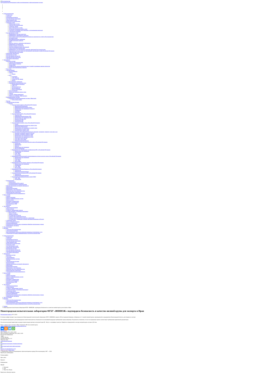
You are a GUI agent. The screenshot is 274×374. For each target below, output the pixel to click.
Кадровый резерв (13, 38)
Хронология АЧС (19, 121)
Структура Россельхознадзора (13, 229)
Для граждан (6, 206)
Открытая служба (10, 22)
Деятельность (6, 59)
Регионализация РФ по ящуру (16, 183)
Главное (8, 196)
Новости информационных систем (14, 198)
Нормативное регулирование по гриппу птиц (26, 128)
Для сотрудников (7, 226)
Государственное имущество (13, 56)
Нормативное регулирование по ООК (24, 137)
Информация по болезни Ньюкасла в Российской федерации (27, 169)
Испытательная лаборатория (16, 326)
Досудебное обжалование (12, 58)
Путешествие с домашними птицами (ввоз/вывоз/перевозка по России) (26, 219)
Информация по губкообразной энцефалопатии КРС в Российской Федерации (31, 149)
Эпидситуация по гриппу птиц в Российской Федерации (26, 122)
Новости (17, 146)
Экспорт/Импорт (10, 70)
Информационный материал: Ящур (23, 107)
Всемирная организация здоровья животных (11, 343)
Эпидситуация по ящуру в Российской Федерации (24, 104)
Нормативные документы (18, 84)
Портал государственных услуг (8, 348)
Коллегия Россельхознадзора (13, 21)
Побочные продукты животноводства (15, 190)
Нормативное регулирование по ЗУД (24, 135)
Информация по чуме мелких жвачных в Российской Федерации (28, 162)
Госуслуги (8, 68)
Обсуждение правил (17, 99)
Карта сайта (11, 350)
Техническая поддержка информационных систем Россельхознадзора (23, 233)
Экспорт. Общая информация (16, 94)
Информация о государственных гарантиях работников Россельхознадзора (27, 49)
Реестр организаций (17, 89)
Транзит (11, 93)
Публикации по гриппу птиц (22, 129)
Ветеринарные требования (15, 81)
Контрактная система (11, 54)
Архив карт (17, 143)
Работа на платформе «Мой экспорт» (18, 95)
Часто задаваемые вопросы (12, 221)
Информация (18, 144)
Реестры (8, 101)
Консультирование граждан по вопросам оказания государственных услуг (24, 232)
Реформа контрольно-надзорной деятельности (17, 185)
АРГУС (11, 72)
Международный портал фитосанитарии (10, 346)
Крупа (24, 326)
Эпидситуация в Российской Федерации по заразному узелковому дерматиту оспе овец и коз (34, 131)
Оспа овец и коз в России (21, 138)
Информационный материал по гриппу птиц (26, 125)
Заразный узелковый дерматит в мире (24, 134)
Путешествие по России (15, 215)
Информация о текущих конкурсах (17, 34)
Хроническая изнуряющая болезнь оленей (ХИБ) (24, 176)
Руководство (9, 14)
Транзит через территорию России (17, 216)
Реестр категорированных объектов (18, 67)
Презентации (12, 182)
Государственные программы (13, 18)
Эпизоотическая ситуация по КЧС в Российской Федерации (26, 173)
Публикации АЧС (19, 120)
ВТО (10, 75)
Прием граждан (10, 208)
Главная (5, 306)
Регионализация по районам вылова (18, 184)
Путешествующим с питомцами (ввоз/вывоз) (17, 211)
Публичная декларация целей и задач (18, 29)
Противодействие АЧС (20, 119)
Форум (13, 74)
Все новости (4, 330)
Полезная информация (11, 223)
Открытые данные (13, 26)
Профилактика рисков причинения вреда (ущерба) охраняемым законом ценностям (29, 66)
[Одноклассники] (6, 328)
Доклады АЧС (18, 115)
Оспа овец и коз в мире (20, 139)
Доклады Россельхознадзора (16, 25)
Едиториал (14, 76)
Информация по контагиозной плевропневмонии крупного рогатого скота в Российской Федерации (36, 156)
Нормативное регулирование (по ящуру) (25, 108)
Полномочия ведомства (12, 17)
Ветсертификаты (13, 71)
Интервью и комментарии (12, 201)
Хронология (18, 112)
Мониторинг (9, 187)
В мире (16, 124)
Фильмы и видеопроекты (12, 202)
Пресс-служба (6, 194)
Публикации (18, 110)
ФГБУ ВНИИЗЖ (5, 326)
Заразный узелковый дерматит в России (24, 133)
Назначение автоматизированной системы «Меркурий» (22, 98)
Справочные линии (11, 220)
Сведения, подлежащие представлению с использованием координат (26, 30)
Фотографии (18, 155)
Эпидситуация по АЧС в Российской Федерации (24, 113)
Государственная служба (12, 32)
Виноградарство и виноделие (13, 192)
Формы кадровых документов (16, 45)
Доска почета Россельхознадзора (17, 48)
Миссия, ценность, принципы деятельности (20, 43)
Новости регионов (10, 197)
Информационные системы (13, 97)
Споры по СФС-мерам (17, 79)
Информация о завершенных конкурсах (18, 35)
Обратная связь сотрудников (16, 52)
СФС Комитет (15, 77)
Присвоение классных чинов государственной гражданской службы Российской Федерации (31, 50)
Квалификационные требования (17, 39)
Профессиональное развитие (16, 40)
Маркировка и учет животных (13, 189)
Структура (8, 16)
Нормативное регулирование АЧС (23, 117)
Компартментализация (11, 188)
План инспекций (13, 90)
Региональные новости (6, 314)
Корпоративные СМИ (11, 203)
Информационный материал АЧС (23, 116)
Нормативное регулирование (22, 147)
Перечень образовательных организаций (19, 47)
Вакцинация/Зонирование (21, 106)
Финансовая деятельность (12, 53)
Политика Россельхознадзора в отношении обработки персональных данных (25, 224)
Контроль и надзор (10, 61)
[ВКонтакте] (2, 328)
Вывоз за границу (13, 214)
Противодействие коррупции (13, 57)
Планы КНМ (12, 65)
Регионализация (10, 180)
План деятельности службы (16, 27)
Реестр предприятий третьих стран (17, 92)
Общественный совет (11, 20)
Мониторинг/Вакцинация (21, 126)
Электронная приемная (14, 31)
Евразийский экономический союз (17, 83)
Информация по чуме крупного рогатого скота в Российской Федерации (29, 142)
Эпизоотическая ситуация (12, 102)
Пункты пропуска (16, 86)
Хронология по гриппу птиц (22, 130)
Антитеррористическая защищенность (15, 193)
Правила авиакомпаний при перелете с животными (21, 217)
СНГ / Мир (17, 153)
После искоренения (19, 148)
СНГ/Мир (17, 111)
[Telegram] (9, 328)
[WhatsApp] (13, 328)
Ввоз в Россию (12, 212)
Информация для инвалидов (16, 44)
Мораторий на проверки (15, 63)
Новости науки (10, 199)
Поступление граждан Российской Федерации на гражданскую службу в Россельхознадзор (31, 36)
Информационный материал (22, 140)
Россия (10, 103)
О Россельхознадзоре (8, 13)
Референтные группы (14, 23)
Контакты (8, 205)
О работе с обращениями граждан (14, 210)
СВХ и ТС (14, 85)
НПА (10, 41)
